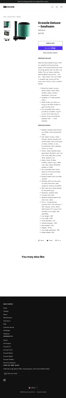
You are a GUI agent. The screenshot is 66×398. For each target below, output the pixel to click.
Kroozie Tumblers (8, 359)
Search (5, 340)
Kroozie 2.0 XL (8, 350)
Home (4, 17)
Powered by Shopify (41, 392)
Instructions (6, 321)
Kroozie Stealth (8, 356)
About (5, 314)
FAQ (4, 324)
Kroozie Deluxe (8, 353)
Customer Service (8, 327)
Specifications (7, 318)
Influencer (6, 334)
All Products (7, 343)
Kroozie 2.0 (7, 347)
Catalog (5, 311)
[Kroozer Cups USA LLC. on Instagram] (4, 380)
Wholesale (6, 330)
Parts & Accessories (9, 363)
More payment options (50, 53)
